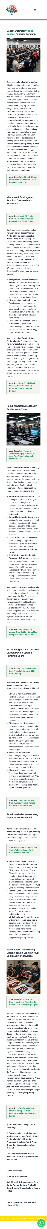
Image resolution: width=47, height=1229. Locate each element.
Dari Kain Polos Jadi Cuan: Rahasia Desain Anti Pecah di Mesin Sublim (23, 850)
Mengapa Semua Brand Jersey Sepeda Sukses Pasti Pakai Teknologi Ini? (22, 803)
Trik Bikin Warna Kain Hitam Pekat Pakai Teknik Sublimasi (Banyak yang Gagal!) (23, 1002)
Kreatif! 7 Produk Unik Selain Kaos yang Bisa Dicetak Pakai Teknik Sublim (21, 218)
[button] (41, 1223)
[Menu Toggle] (35, 9)
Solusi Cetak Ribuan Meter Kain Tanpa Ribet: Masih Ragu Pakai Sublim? (23, 179)
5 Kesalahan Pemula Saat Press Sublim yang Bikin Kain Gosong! (23, 671)
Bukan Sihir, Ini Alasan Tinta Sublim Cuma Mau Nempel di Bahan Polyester (23, 632)
